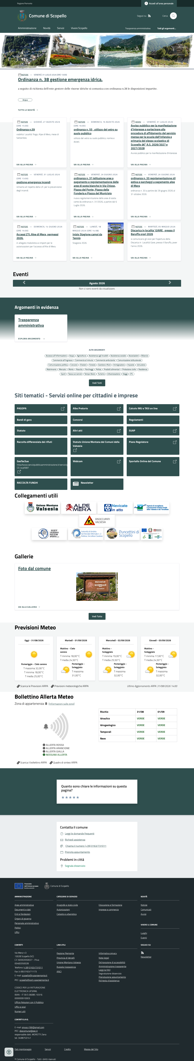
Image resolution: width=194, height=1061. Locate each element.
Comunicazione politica (58, 365)
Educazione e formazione (110, 905)
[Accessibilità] (9, 1052)
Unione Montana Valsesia (69, 962)
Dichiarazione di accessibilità (112, 962)
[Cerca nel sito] (172, 15)
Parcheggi (89, 369)
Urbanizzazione (113, 374)
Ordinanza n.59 (25, 129)
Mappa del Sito (91, 1049)
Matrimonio (51, 369)
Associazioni (134, 355)
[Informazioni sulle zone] (62, 704)
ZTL (131, 374)
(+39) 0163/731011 (33, 967)
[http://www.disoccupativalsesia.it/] (97, 521)
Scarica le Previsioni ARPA (34, 686)
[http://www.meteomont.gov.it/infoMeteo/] (115, 508)
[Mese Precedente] (24, 282)
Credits (67, 1049)
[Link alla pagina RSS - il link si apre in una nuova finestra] (149, 16)
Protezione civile (129, 369)
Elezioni (83, 365)
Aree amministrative (24, 905)
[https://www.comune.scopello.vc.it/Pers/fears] (151, 534)
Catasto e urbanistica (67, 914)
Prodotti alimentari (112, 369)
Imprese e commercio (109, 909)
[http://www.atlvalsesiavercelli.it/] (151, 508)
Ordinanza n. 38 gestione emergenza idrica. (60, 79)
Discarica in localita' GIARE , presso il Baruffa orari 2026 (153, 232)
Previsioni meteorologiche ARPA (71, 686)
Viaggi (125, 374)
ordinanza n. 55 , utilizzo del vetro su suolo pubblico (96, 131)
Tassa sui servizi (75, 374)
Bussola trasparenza (66, 967)
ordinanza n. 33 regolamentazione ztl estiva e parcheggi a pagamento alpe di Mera (153, 182)
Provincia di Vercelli (66, 958)
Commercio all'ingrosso (63, 360)
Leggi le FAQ (104, 970)
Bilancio (144, 355)
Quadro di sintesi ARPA (65, 762)
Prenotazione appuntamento (112, 977)
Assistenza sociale (118, 355)
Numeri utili (20, 1011)
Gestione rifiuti (104, 365)
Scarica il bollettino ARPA (33, 762)
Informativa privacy (108, 953)
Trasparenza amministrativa (138, 28)
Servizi (60, 28)
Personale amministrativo (27, 923)
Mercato (62, 369)
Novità (46, 28)
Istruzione (141, 365)
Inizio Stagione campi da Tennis (87, 236)
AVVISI (138, 121)
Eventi (144, 937)
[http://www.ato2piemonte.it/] (86, 534)
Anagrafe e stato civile (67, 905)
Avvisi (143, 914)
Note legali (104, 958)
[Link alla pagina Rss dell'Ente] (142, 953)
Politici (18, 927)
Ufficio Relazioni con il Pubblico (29, 1002)
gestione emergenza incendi (33, 182)
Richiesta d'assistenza (109, 980)
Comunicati (146, 909)
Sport (63, 374)
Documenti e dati (23, 909)
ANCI (59, 971)
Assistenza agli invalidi (98, 355)
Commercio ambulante (105, 360)
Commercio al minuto (84, 360)
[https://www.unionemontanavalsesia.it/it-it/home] (42, 508)
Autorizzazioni (63, 909)
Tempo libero (89, 374)
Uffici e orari (20, 1007)
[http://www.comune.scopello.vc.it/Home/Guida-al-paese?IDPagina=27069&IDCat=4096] (122, 534)
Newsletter (146, 957)
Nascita (79, 369)
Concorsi (74, 365)
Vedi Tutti (97, 383)
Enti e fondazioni (22, 914)
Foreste (92, 365)
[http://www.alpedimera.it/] (79, 508)
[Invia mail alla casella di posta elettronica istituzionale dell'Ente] (34, 975)
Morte (71, 369)
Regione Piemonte (24, 3)
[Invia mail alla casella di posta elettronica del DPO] (33, 1027)
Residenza (142, 369)
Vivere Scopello (79, 28)
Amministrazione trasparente (112, 966)
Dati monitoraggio (23, 1049)
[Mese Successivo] (170, 282)
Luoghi (144, 933)
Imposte (130, 365)
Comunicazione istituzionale (129, 360)
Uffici (17, 932)
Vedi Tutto (97, 616)
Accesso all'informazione (56, 355)
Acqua (71, 355)
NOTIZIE (24, 74)
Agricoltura (81, 355)
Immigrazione (119, 365)
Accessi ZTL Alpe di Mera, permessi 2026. (37, 236)
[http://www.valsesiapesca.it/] (49, 534)
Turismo (101, 374)
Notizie (144, 905)
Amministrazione (27, 28)
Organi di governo (23, 918)
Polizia (98, 369)
